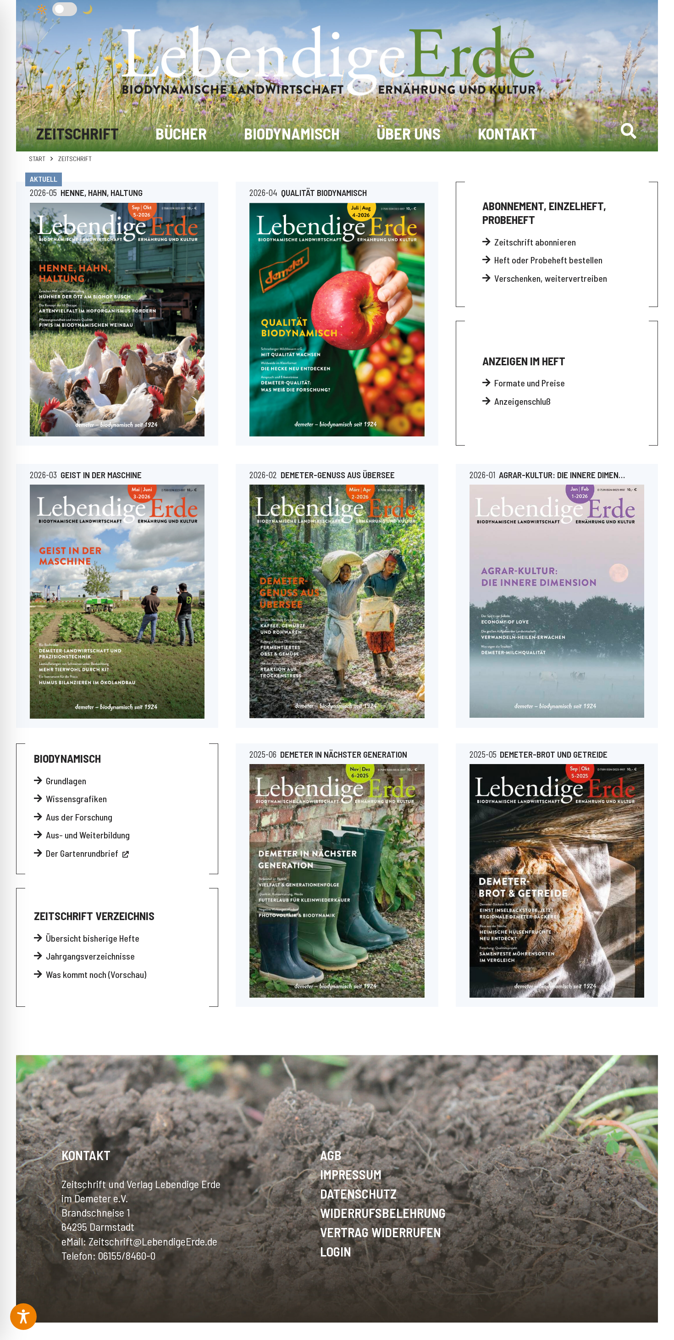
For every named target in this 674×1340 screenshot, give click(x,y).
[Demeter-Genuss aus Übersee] (336, 601)
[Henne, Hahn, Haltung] (117, 320)
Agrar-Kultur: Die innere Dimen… (562, 474)
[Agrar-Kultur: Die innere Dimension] (557, 601)
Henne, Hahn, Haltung (102, 192)
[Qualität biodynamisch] (336, 320)
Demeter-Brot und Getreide (554, 754)
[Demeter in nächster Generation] (336, 880)
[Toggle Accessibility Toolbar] (23, 1316)
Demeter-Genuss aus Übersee (338, 474)
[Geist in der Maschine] (117, 602)
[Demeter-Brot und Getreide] (557, 880)
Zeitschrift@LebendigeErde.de (152, 1241)
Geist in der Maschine (101, 474)
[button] (628, 131)
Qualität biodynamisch (324, 192)
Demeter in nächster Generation (343, 754)
